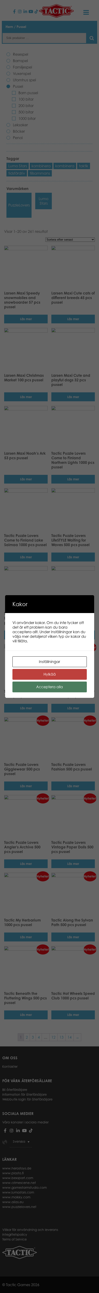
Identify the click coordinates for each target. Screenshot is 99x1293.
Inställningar (49, 661)
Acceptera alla (49, 687)
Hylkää (50, 674)
